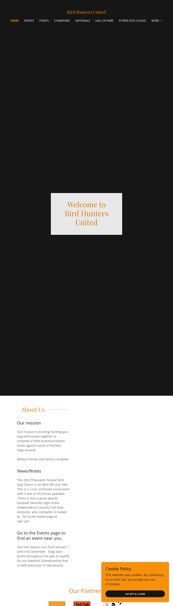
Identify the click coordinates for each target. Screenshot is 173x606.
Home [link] (14, 21)
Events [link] (29, 21)
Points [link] (44, 21)
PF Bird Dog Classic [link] (132, 21)
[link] (86, 12)
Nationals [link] (82, 21)
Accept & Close (135, 594)
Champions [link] (62, 21)
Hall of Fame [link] (104, 21)
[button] (157, 21)
